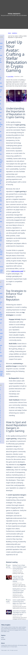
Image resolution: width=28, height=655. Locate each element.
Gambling (14, 33)
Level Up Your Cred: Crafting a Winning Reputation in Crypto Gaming (18, 578)
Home (9, 33)
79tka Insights (14, 14)
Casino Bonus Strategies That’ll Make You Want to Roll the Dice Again (19, 612)
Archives (3, 639)
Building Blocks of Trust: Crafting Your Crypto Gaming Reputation (19, 590)
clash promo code (17, 271)
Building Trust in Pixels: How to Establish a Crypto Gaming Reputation (20, 566)
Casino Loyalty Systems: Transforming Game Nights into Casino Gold (19, 601)
